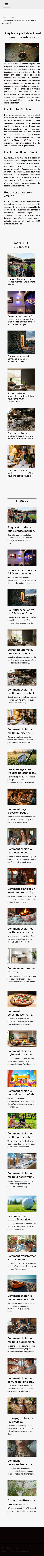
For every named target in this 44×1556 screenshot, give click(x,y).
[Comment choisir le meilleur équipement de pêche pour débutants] (22, 1326)
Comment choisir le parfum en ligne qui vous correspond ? (20, 1381)
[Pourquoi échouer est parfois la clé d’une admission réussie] (21, 342)
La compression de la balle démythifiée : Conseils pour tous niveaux (21, 1221)
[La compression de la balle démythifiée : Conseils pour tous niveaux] (22, 1203)
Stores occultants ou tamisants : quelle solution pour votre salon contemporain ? (21, 397)
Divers (12, 18)
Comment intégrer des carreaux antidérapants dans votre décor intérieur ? (22, 974)
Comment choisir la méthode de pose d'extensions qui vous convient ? (21, 854)
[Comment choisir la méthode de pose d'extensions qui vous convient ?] (22, 836)
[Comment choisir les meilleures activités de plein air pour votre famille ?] (22, 1121)
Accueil (4, 18)
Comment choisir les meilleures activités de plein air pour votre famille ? (22, 1139)
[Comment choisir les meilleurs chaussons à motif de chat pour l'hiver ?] (22, 916)
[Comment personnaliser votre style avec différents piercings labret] (22, 1448)
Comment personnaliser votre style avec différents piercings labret (20, 1466)
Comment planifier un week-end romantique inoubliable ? (22, 892)
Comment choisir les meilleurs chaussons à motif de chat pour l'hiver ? (22, 934)
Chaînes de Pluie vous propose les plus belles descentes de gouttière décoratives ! (22, 1506)
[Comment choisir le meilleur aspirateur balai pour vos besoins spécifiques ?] (22, 1161)
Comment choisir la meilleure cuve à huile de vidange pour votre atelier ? (21, 436)
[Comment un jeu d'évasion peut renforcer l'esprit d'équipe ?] (22, 797)
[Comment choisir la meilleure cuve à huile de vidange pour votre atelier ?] (21, 419)
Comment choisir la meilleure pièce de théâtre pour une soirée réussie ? (21, 473)
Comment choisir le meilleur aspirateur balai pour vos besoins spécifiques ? (21, 1179)
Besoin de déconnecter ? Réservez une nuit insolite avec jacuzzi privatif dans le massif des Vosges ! (21, 320)
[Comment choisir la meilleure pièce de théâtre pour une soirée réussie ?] (21, 456)
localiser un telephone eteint (27, 115)
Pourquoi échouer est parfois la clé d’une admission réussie (18, 359)
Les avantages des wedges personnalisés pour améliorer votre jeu (22, 774)
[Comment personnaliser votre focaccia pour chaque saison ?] (22, 999)
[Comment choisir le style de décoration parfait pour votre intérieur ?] (22, 1038)
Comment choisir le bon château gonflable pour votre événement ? (22, 1096)
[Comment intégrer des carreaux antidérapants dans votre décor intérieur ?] (22, 956)
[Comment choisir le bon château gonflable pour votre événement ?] (22, 1078)
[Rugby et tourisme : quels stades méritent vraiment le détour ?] (21, 265)
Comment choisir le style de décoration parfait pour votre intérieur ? (20, 1056)
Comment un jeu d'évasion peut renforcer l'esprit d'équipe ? (18, 814)
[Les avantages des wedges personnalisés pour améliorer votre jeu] (22, 757)
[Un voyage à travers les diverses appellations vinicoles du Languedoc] (22, 1405)
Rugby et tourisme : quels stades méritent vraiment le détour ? (21, 282)
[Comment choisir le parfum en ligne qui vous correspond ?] (22, 1366)
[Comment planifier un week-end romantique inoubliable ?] (22, 876)
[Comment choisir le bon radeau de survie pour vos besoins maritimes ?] (22, 1283)
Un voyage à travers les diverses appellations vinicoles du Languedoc (21, 1423)
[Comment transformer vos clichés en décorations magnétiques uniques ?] (22, 1243)
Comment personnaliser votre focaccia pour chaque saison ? (21, 1016)
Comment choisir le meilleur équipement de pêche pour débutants (21, 1344)
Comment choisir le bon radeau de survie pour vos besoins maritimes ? (21, 1301)
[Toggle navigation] (6, 4)
